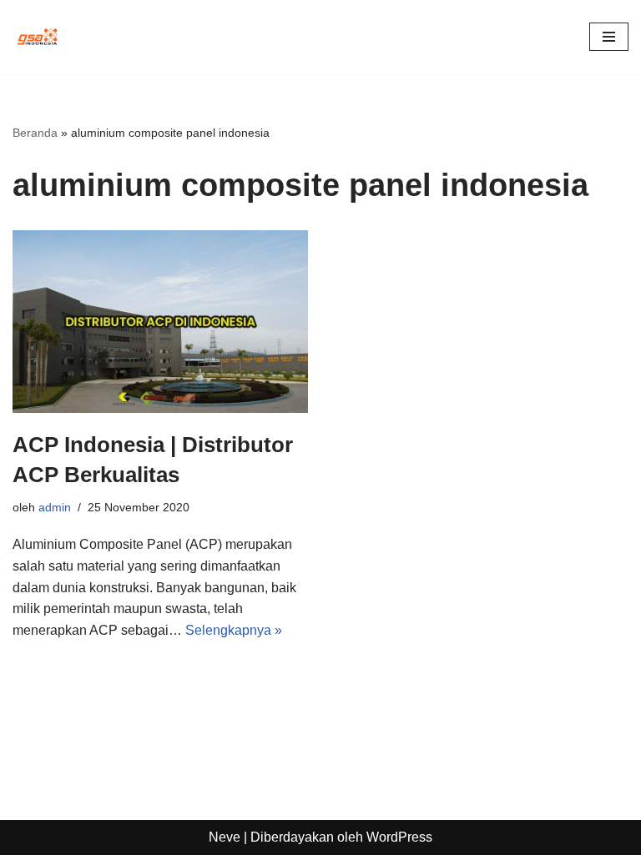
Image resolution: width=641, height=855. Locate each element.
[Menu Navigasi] (608, 37)
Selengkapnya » (233, 630)
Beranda (35, 132)
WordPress (399, 837)
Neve (224, 837)
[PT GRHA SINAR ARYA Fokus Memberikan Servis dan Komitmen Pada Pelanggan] (38, 37)
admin (54, 507)
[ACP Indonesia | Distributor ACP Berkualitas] (160, 321)
